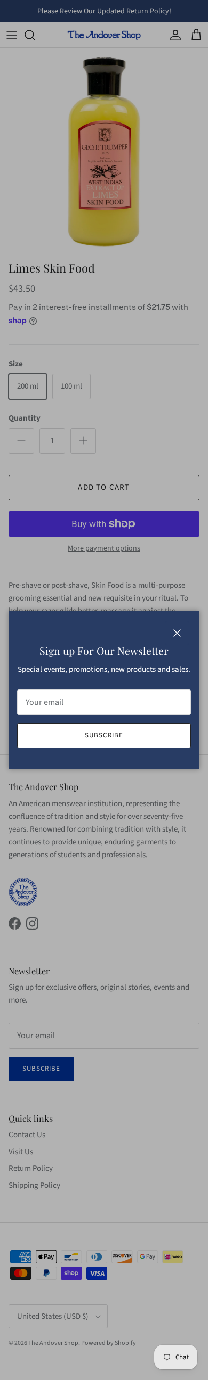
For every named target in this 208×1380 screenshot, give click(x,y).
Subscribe (104, 735)
